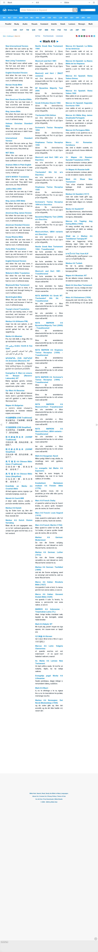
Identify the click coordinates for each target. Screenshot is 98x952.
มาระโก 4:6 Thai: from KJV (77, 254)
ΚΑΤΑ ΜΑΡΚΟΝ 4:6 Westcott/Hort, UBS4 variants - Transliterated (49, 431)
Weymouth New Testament (17, 285)
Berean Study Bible (14, 85)
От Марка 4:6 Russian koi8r (78, 169)
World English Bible (14, 297)
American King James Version (19, 213)
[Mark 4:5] (3, 430)
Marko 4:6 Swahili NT (75, 209)
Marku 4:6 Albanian (14, 336)
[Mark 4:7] (95, 430)
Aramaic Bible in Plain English (18, 165)
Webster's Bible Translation (18, 273)
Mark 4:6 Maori (41, 688)
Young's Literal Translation (17, 309)
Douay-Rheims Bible (14, 237)
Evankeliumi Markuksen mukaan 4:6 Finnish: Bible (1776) (49, 485)
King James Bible (13, 111)
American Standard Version (18, 225)
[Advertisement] (49, 759)
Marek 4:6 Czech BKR (15, 498)
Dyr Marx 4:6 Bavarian (15, 390)
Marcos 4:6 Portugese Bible (78, 130)
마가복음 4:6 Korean (43, 636)
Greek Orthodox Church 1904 (47, 103)
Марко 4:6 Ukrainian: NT (76, 275)
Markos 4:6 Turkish (74, 263)
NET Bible (10, 153)
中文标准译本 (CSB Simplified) (18, 427)
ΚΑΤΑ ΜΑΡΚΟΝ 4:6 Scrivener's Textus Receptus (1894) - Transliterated (49, 379)
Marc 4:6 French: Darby (45, 501)
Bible (4, 36)
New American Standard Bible (19, 99)
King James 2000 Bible (15, 201)
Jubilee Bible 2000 (14, 189)
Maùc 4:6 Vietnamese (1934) (78, 297)
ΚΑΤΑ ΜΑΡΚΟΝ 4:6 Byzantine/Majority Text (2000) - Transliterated (49, 325)
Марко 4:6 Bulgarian (14, 405)
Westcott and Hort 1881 (45, 61)
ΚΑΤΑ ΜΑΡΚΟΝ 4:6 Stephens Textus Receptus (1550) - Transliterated (49, 352)
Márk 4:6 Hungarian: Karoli (46, 456)
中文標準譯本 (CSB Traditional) (19, 418)
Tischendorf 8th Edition (45, 115)
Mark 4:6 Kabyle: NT (43, 624)
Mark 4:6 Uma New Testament (79, 285)
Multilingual (10, 36)
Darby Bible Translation (16, 249)
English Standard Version (16, 73)
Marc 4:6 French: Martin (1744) (48, 525)
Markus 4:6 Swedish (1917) (77, 194)
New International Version (17, 46)
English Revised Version (16, 261)
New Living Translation (16, 61)
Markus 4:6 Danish (13, 508)
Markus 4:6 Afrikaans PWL (17, 321)
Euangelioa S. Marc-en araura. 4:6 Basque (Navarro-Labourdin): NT (19, 375)
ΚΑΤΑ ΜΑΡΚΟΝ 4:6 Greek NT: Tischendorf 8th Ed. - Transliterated (49, 298)
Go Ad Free (4, 942)
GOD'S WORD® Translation (17, 177)
